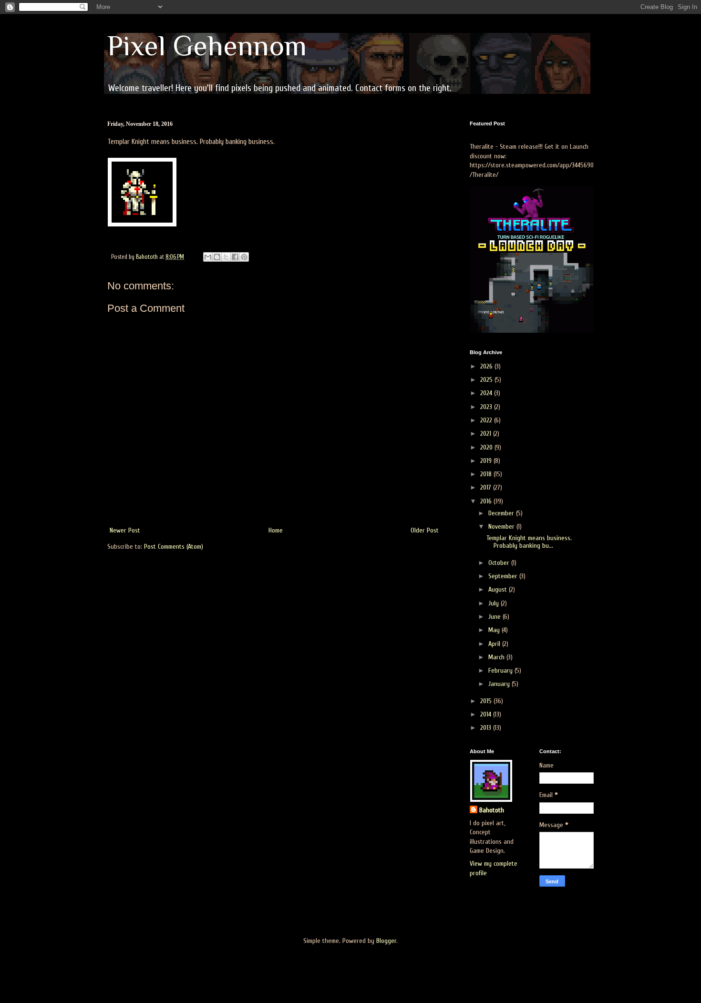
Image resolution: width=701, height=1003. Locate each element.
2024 (487, 393)
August (498, 589)
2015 (487, 701)
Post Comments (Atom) (173, 546)
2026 (487, 366)
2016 (487, 501)
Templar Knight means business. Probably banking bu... (529, 542)
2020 (487, 447)
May (495, 630)
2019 (487, 461)
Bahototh (491, 810)
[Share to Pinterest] (244, 257)
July (494, 603)
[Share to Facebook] (235, 257)
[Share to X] (226, 257)
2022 (487, 420)
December (502, 513)
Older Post (425, 530)
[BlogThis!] (217, 257)
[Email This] (208, 257)
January (500, 684)
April (495, 644)
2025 (487, 380)
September (503, 576)
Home (275, 530)
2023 (487, 407)
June (495, 617)
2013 (486, 728)
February (501, 670)
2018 (487, 474)
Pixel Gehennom (207, 45)
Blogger (386, 941)
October (499, 563)
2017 (486, 487)
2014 (486, 714)
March (497, 657)
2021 (486, 434)
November (502, 526)
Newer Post (125, 530)
